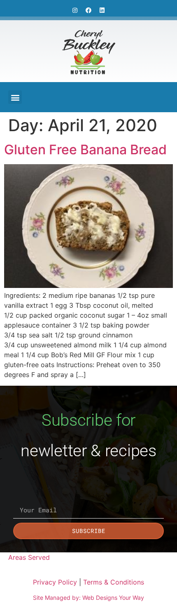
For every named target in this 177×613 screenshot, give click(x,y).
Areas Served (29, 557)
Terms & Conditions (113, 582)
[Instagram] (75, 10)
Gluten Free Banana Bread (85, 149)
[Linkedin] (102, 10)
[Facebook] (88, 10)
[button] (15, 97)
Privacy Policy (55, 582)
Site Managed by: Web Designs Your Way (88, 597)
